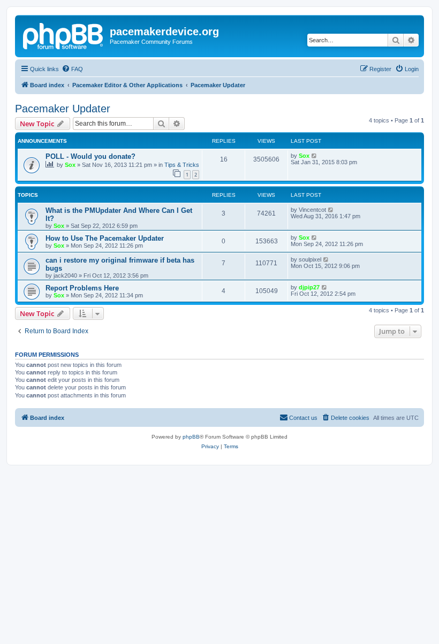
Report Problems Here (82, 288)
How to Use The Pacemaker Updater (105, 238)
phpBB (191, 437)
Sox (70, 165)
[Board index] (64, 35)
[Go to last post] (314, 155)
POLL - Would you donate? (90, 156)
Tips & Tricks (181, 165)
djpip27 (309, 287)
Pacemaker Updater (62, 108)
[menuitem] (72, 69)
